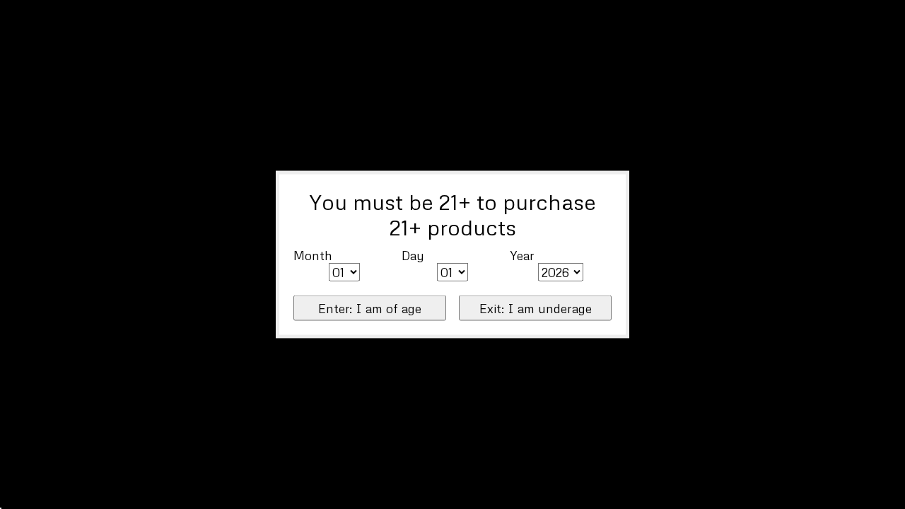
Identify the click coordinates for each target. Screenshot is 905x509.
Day (413, 254)
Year (522, 254)
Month (312, 254)
